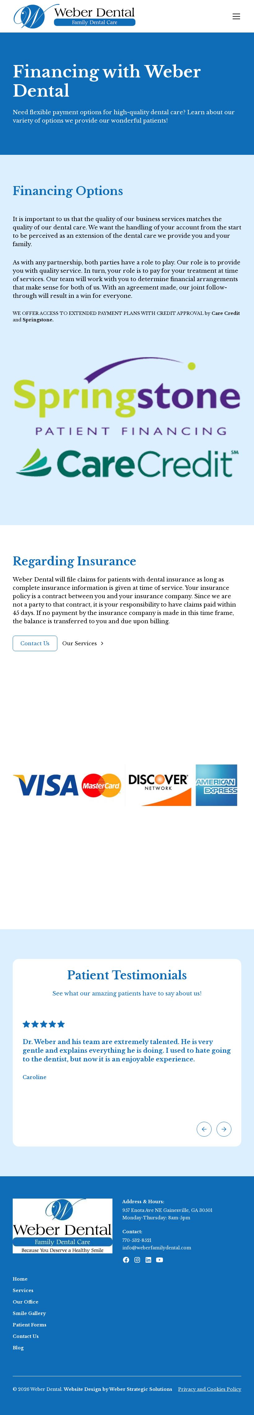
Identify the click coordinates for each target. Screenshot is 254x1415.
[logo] (62, 1225)
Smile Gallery (29, 1313)
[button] (235, 16)
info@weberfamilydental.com (156, 1248)
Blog (18, 1348)
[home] (75, 16)
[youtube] (159, 1260)
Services (23, 1290)
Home (20, 1279)
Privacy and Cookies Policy (209, 1389)
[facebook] (126, 1260)
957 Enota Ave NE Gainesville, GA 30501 (167, 1210)
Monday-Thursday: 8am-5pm (156, 1218)
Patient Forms (29, 1325)
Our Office (25, 1302)
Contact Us (35, 643)
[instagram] (137, 1260)
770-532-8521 (136, 1240)
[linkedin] (148, 1260)
